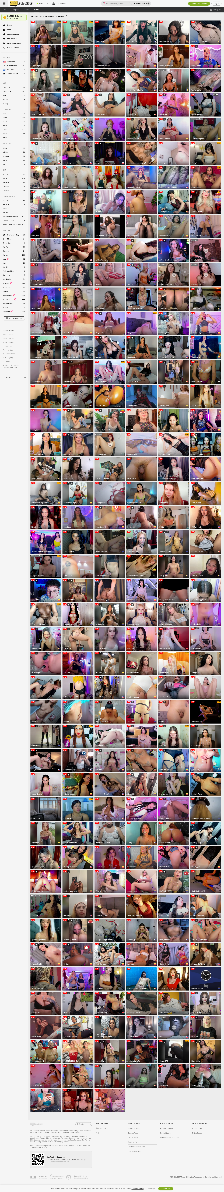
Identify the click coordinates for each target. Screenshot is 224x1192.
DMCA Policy (133, 1138)
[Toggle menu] (4, 3)
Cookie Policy (138, 1189)
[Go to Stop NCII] (81, 1177)
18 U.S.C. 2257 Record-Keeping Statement (11, 366)
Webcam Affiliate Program (169, 1138)
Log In (216, 4)
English (82, 1124)
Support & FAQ (8, 330)
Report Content (8, 338)
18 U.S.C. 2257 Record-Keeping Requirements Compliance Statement (196, 1177)
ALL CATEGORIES (15, 318)
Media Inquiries (8, 342)
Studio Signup (8, 358)
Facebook (102, 1128)
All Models (6, 362)
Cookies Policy (133, 1142)
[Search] (130, 3)
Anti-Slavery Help (134, 1151)
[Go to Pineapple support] (69, 1177)
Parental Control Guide (136, 1147)
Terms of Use (8, 350)
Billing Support (8, 334)
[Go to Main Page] (21, 3)
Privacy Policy (8, 346)
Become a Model (9, 354)
